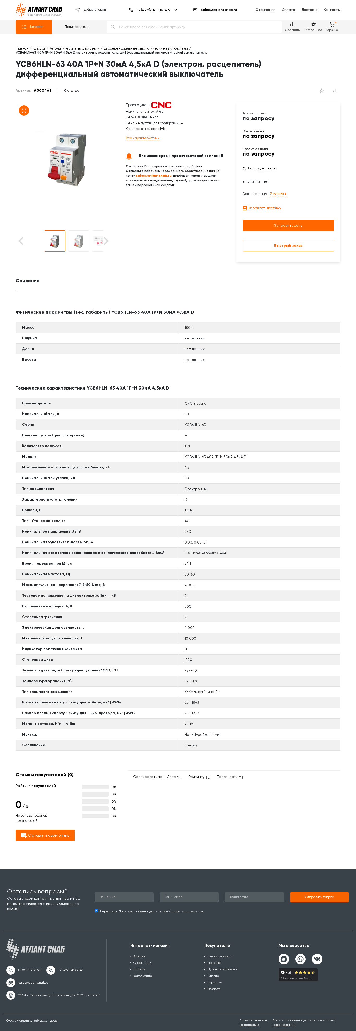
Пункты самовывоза (222, 969)
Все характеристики (143, 138)
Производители (77, 27)
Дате (171, 777)
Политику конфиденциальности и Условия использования (161, 911)
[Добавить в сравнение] (321, 90)
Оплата (288, 10)
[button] (54, 241)
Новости (139, 969)
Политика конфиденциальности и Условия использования (304, 1022)
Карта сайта (142, 976)
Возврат (214, 989)
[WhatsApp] (300, 957)
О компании (265, 10)
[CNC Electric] (161, 105)
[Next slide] (105, 241)
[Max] (284, 959)
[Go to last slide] (30, 241)
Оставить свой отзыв (48, 835)
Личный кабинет (220, 956)
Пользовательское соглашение (253, 1022)
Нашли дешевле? (262, 168)
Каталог (36, 27)
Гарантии (215, 982)
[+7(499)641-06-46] (152, 10)
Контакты (332, 10)
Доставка (310, 10)
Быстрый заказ (288, 245)
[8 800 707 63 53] (23, 970)
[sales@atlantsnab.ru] (27, 982)
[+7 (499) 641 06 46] (64, 970)
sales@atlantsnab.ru (219, 10)
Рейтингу (196, 777)
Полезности (227, 777)
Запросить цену (288, 225)
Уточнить (278, 193)
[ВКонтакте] (317, 957)
